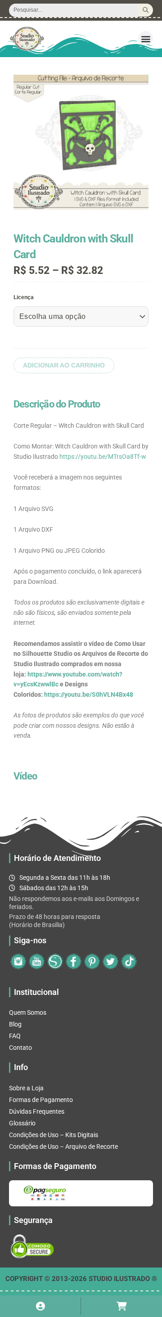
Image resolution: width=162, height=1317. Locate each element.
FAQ (15, 1035)
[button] (145, 38)
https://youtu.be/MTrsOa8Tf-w (102, 456)
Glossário (22, 1123)
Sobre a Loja (26, 1088)
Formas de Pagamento (41, 1099)
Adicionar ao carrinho (64, 365)
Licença (24, 297)
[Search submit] (145, 10)
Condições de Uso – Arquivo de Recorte (63, 1146)
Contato (20, 1047)
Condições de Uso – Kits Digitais (53, 1134)
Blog (15, 1024)
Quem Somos (27, 1012)
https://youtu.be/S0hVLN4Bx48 (88, 694)
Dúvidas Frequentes (36, 1111)
